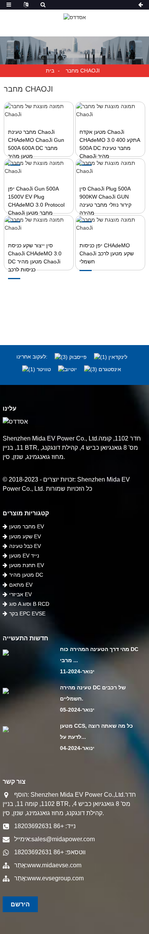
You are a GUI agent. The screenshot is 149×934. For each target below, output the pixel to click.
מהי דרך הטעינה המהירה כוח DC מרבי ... (99, 654)
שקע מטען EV (25, 536)
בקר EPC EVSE (27, 613)
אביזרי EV (20, 594)
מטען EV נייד (24, 556)
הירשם (20, 904)
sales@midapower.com (63, 839)
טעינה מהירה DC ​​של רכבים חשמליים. (93, 693)
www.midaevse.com (54, 865)
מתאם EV (20, 585)
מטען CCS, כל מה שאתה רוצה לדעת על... (96, 731)
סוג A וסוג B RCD (29, 604)
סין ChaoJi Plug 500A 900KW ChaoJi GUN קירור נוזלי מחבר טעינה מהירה (105, 201)
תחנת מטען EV (26, 565)
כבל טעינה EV (25, 546)
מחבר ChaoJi (83, 70)
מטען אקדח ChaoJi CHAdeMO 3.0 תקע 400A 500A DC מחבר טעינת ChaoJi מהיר (109, 144)
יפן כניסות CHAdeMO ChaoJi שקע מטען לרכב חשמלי (106, 253)
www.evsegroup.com (55, 878)
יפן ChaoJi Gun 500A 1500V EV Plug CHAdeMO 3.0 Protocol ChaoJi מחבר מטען (36, 201)
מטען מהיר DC (26, 575)
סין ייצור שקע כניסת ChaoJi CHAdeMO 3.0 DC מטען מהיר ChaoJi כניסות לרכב (35, 257)
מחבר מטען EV (26, 526)
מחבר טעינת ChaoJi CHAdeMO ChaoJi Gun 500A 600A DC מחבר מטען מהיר (36, 144)
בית (50, 70)
